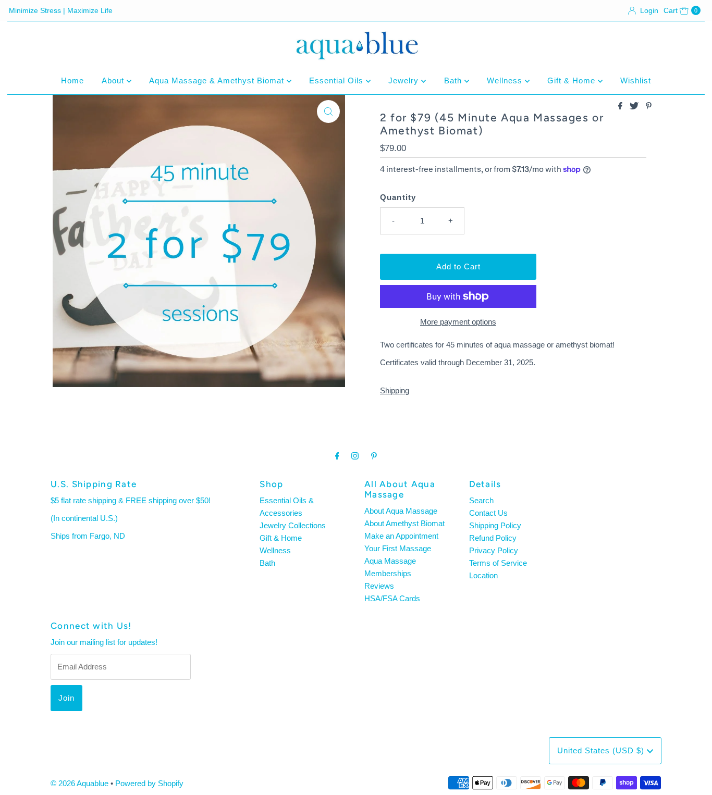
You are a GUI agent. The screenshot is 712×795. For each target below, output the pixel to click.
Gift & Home (572, 80)
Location (483, 575)
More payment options (458, 321)
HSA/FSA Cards (392, 598)
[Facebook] (337, 456)
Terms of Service (498, 562)
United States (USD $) (602, 750)
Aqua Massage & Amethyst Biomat (218, 80)
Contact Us (488, 512)
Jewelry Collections (293, 525)
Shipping (394, 390)
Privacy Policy (493, 550)
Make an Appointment (401, 535)
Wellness (506, 80)
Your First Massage (397, 548)
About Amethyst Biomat (404, 523)
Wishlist (635, 80)
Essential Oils (337, 80)
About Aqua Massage (400, 510)
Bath (454, 80)
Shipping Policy (495, 525)
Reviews (379, 585)
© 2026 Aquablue (79, 783)
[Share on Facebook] (621, 106)
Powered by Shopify (149, 783)
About (114, 80)
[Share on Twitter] (635, 106)
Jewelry (404, 80)
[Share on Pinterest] (649, 106)
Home (72, 80)
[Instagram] (355, 456)
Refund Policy (493, 537)
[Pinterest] (374, 456)
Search (481, 500)
